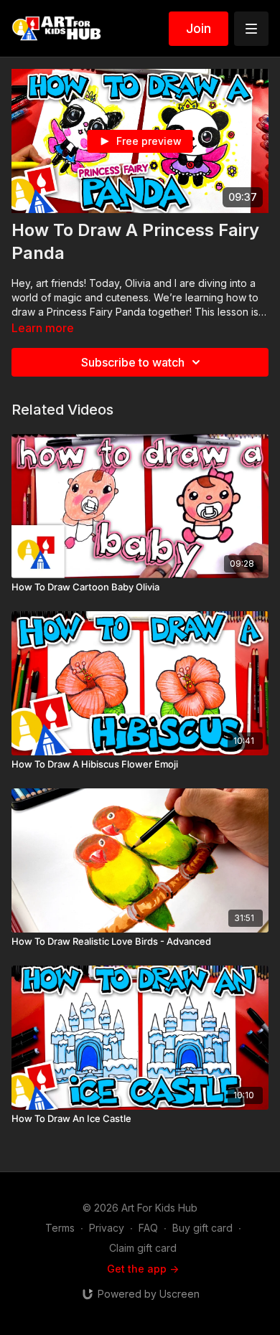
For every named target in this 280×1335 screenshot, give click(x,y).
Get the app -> (143, 1269)
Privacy (106, 1228)
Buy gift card (202, 1228)
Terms (60, 1228)
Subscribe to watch (133, 362)
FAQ (148, 1228)
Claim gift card (143, 1248)
